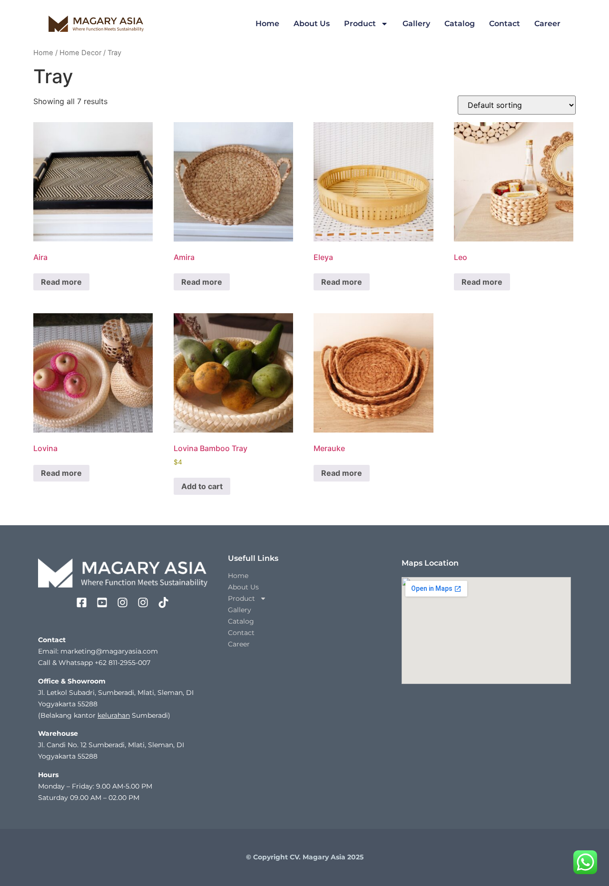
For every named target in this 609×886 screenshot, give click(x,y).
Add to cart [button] (202, 486)
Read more (61, 282)
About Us (312, 23)
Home (267, 23)
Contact (504, 23)
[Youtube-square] (102, 602)
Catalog (459, 23)
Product (360, 23)
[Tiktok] (163, 602)
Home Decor (80, 52)
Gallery (416, 23)
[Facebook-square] (81, 602)
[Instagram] (122, 602)
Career (547, 23)
